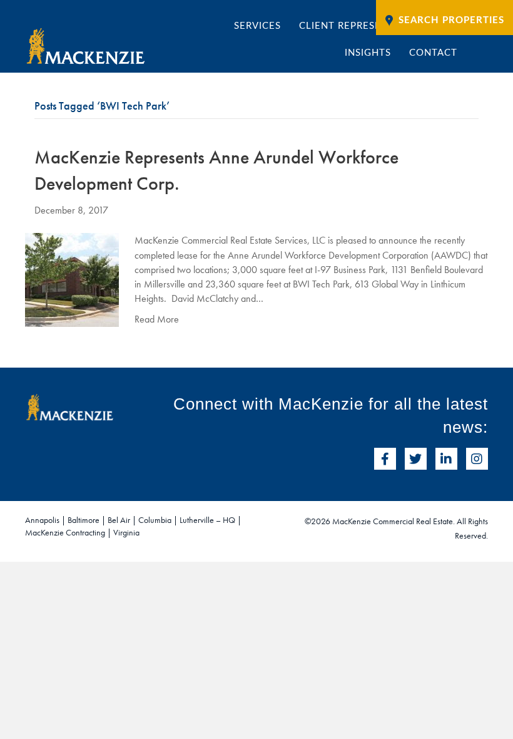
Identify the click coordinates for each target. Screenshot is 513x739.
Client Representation (362, 26)
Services (257, 26)
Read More (157, 319)
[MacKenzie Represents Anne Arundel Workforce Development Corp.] (72, 279)
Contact (433, 53)
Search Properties (451, 20)
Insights (368, 53)
